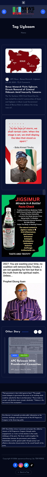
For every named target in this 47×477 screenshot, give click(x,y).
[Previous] (35, 332)
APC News (14, 79)
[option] (23, 355)
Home (23, 33)
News (12, 355)
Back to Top (24, 472)
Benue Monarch (26, 79)
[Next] (40, 332)
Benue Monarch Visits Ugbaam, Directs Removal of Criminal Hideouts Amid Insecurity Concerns (23, 89)
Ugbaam (36, 79)
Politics (21, 355)
